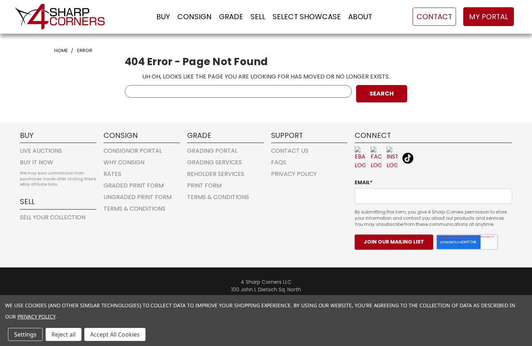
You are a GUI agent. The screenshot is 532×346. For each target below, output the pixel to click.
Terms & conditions (134, 208)
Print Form (204, 185)
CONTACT (434, 17)
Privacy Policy (294, 174)
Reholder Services (215, 174)
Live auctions (41, 151)
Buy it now (36, 162)
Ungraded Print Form (138, 197)
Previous (512, 304)
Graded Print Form (134, 185)
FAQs (278, 162)
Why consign (124, 162)
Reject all (63, 334)
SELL (257, 17)
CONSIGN (194, 17)
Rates (112, 174)
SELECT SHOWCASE (307, 17)
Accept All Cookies (115, 334)
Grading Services (214, 162)
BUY (163, 17)
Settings (25, 334)
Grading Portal (212, 151)
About (360, 17)
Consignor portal (133, 151)
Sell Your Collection (52, 217)
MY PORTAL (488, 17)
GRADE (231, 17)
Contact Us (289, 151)
